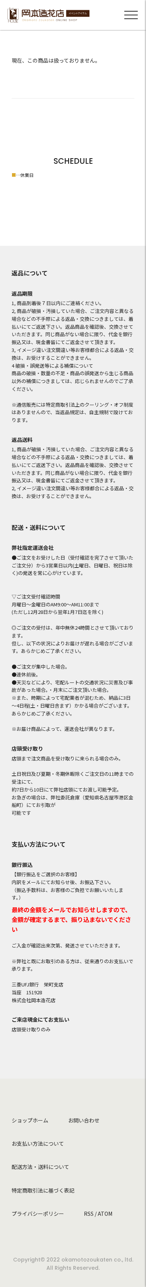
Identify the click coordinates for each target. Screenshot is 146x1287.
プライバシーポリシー (38, 1213)
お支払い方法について (38, 1143)
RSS (89, 1213)
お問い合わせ (84, 1120)
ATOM (105, 1213)
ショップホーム (30, 1120)
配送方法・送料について (40, 1166)
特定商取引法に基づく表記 (43, 1190)
